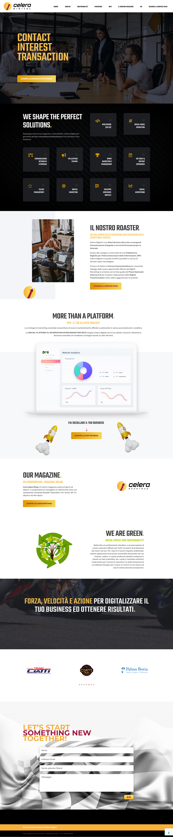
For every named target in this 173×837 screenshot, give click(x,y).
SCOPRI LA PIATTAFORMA (86, 436)
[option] (39, 671)
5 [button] (88, 684)
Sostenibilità (82, 6)
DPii (110, 6)
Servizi (67, 6)
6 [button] (91, 684)
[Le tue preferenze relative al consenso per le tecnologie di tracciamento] (169, 833)
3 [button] (84, 684)
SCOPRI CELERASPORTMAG (39, 503)
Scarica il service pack (158, 6)
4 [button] (86, 684)
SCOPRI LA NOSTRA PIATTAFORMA (36, 79)
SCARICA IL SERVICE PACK (106, 286)
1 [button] (79, 684)
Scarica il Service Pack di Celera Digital (40, 827)
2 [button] (81, 684)
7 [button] (93, 684)
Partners (98, 6)
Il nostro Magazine (125, 6)
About (56, 6)
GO (141, 6)
